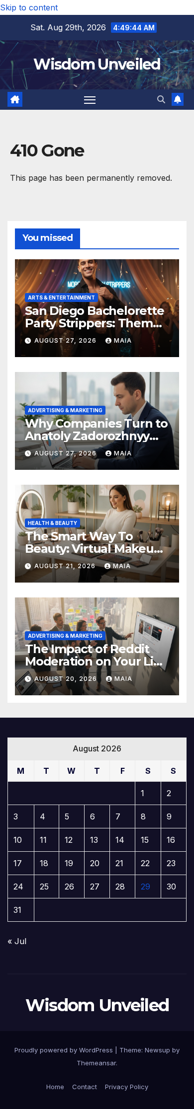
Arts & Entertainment (61, 297)
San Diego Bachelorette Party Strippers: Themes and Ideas (95, 323)
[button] (161, 99)
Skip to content (29, 7)
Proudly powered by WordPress (64, 1050)
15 (145, 840)
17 (17, 863)
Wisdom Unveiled (97, 64)
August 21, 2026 (65, 566)
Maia (123, 340)
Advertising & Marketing (65, 410)
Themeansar (96, 1063)
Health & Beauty (52, 523)
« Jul (16, 941)
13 (94, 840)
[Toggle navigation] (90, 100)
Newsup (157, 1050)
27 (94, 886)
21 (119, 863)
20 (94, 863)
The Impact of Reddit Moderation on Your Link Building (96, 661)
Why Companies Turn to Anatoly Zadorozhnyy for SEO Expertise (96, 435)
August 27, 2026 (66, 340)
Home (55, 1087)
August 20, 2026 (66, 678)
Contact (84, 1087)
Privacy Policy (126, 1087)
